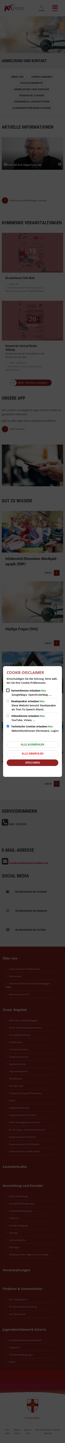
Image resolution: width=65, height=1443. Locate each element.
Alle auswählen (32, 744)
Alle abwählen (33, 753)
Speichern (32, 762)
